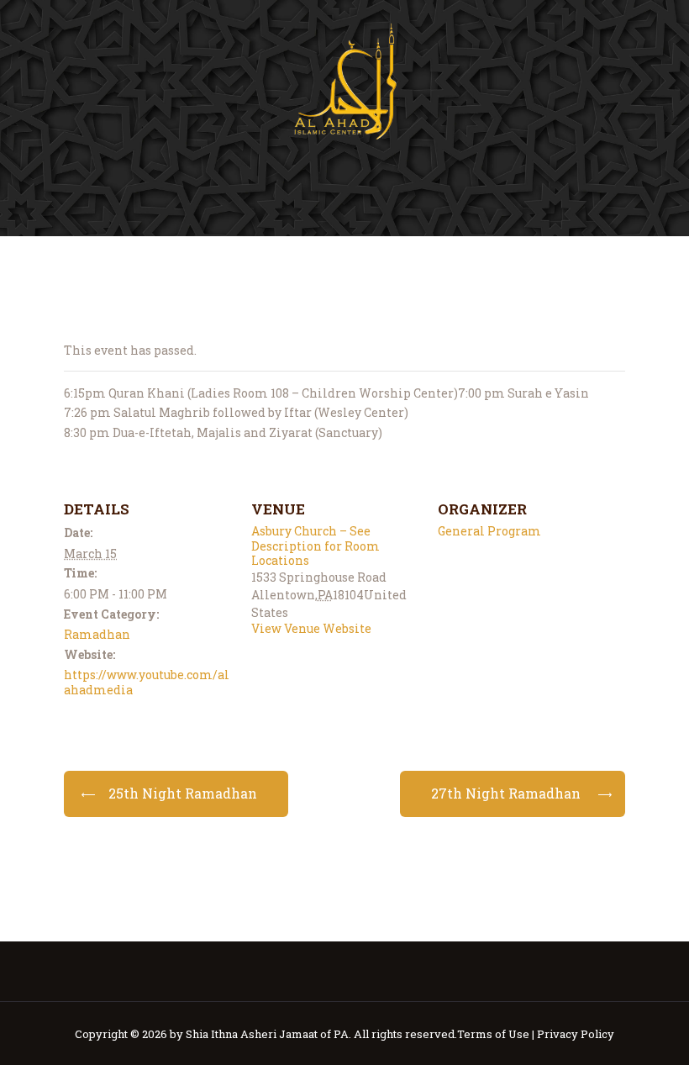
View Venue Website (311, 628)
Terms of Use (493, 1033)
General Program (489, 531)
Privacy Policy (575, 1033)
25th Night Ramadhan (182, 793)
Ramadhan (97, 634)
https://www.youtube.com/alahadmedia (146, 682)
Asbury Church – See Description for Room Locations (315, 545)
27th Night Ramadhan (506, 793)
